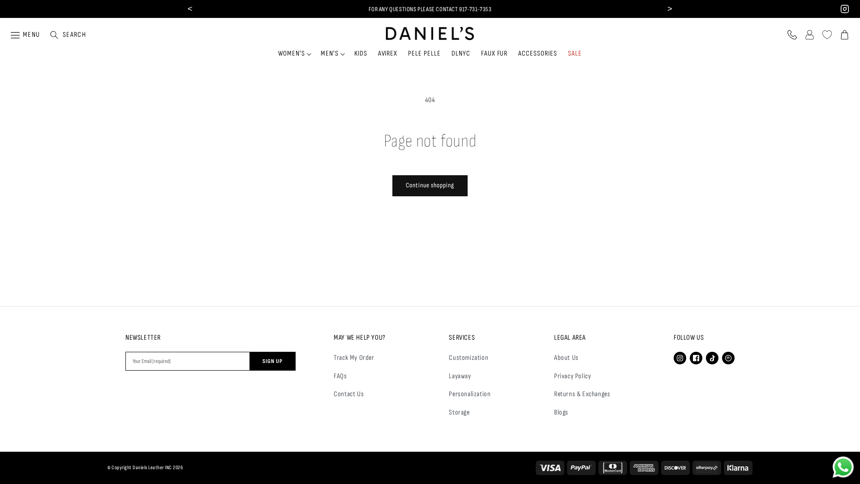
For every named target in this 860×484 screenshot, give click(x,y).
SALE (575, 53)
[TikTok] (712, 358)
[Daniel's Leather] (430, 31)
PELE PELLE (424, 53)
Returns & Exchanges (582, 394)
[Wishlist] (827, 34)
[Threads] (728, 358)
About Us (566, 358)
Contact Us (349, 394)
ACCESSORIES (537, 53)
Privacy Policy (572, 376)
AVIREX (388, 53)
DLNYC (461, 53)
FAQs (340, 376)
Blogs (561, 412)
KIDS (360, 53)
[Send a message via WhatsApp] (843, 467)
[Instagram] (680, 358)
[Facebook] (696, 358)
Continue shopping (430, 185)
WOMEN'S (291, 53)
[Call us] (792, 34)
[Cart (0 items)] (844, 34)
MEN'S (330, 53)
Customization (468, 358)
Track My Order (354, 358)
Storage (459, 412)
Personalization (469, 394)
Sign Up (272, 361)
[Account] (809, 34)
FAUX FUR (494, 53)
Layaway (460, 376)
